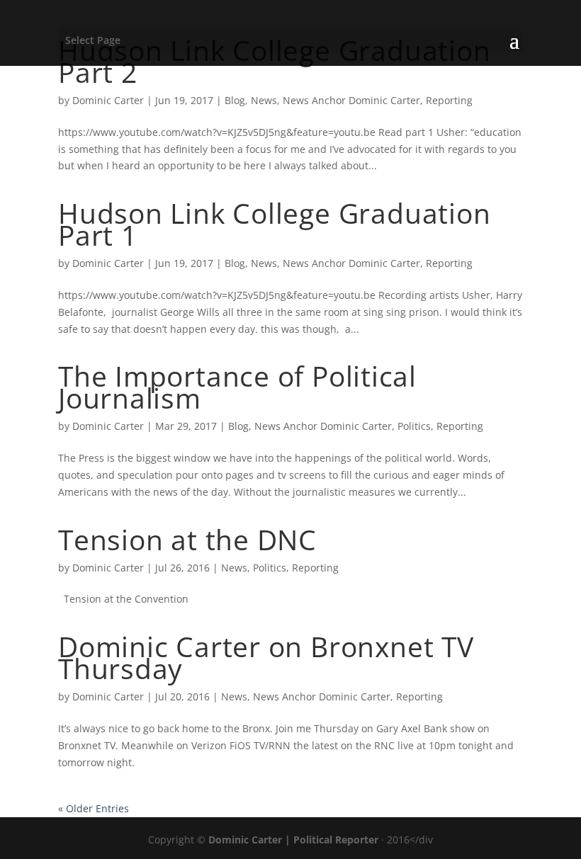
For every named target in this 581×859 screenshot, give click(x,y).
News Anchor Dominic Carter (351, 100)
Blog (235, 100)
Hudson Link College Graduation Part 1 (274, 224)
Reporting (449, 100)
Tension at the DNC (187, 539)
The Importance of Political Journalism (237, 386)
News (264, 100)
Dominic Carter (108, 100)
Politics (414, 426)
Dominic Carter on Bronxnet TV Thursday (266, 657)
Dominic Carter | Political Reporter (293, 839)
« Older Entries (93, 808)
